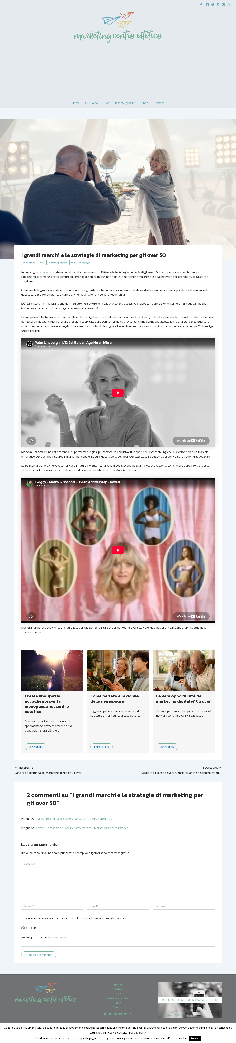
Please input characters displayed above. (44, 937)
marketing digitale (58, 262)
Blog (106, 103)
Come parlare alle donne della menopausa (114, 698)
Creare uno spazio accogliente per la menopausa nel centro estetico (47, 704)
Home (76, 103)
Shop (144, 103)
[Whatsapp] (228, 4)
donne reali (29, 262)
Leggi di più (35, 747)
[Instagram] (218, 4)
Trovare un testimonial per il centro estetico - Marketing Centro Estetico (81, 828)
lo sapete (48, 272)
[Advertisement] (118, 72)
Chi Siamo (91, 103)
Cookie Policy (138, 1032)
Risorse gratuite (125, 103)
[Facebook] (207, 4)
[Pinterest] (223, 4)
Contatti (159, 103)
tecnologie (84, 262)
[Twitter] (212, 4)
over (73, 262)
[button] (201, 4)
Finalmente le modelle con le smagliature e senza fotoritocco (73, 819)
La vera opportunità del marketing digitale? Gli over (183, 698)
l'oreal (42, 262)
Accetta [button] (195, 1038)
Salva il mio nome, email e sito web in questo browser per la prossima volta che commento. (77, 918)
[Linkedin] (125, 1013)
